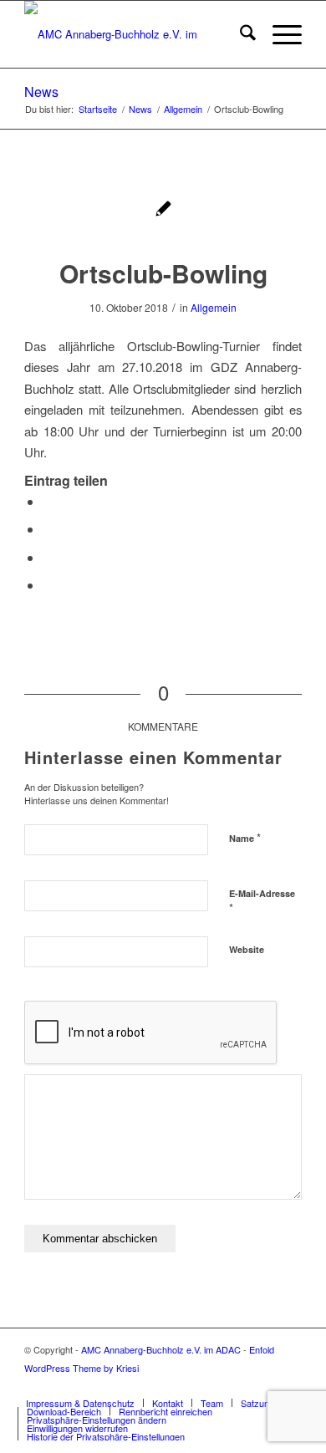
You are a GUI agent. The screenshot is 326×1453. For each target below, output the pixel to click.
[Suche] (239, 34)
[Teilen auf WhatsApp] (48, 557)
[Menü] (279, 34)
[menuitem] (239, 34)
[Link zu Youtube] (264, 1385)
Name (245, 837)
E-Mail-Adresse (262, 901)
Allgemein (214, 307)
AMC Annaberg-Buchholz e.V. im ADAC (161, 1349)
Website (246, 949)
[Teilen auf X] (48, 529)
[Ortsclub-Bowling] (163, 210)
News (41, 91)
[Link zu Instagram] (289, 1385)
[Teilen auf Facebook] (48, 501)
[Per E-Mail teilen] (48, 585)
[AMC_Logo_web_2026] (135, 34)
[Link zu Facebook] (239, 1385)
